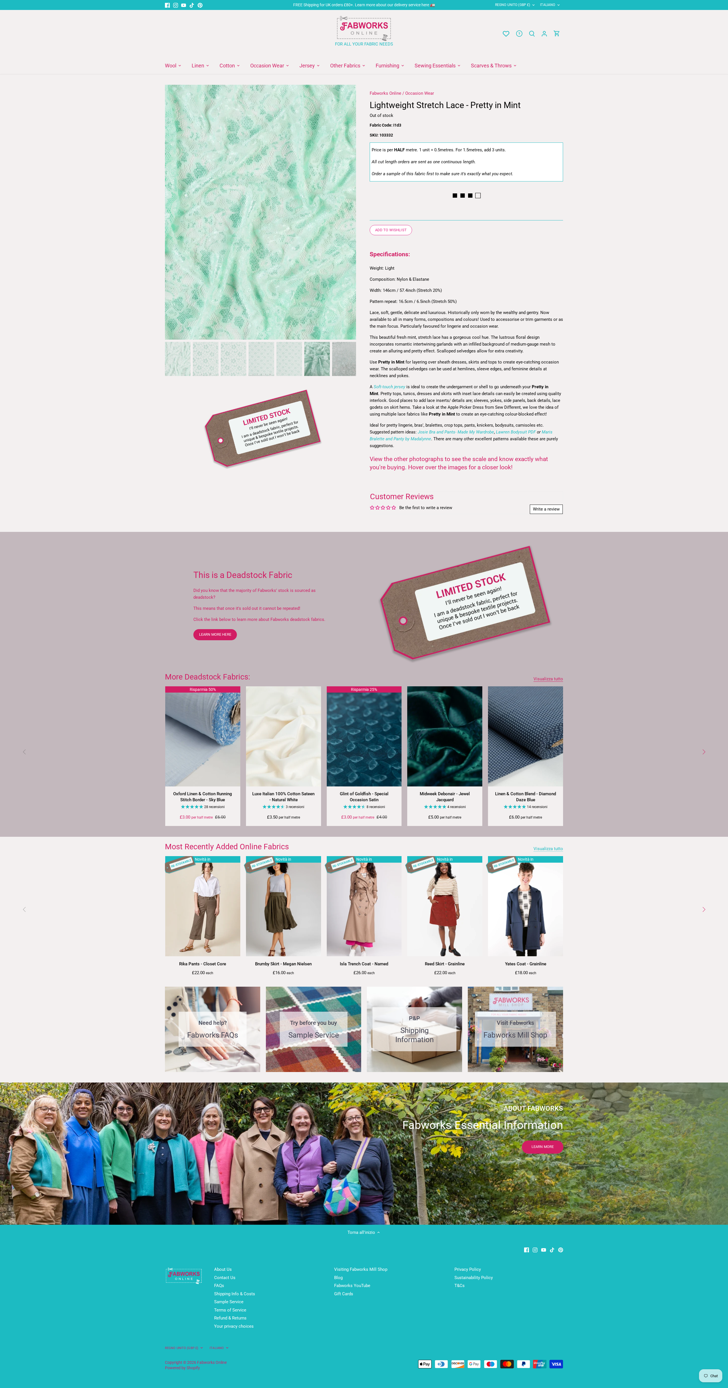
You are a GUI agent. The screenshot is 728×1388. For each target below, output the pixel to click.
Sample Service (228, 1301)
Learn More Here (215, 634)
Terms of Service (230, 1310)
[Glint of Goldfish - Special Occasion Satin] (364, 736)
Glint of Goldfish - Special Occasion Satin (364, 796)
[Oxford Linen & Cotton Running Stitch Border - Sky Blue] (202, 736)
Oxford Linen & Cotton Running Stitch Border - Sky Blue (202, 796)
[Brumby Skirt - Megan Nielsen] (283, 906)
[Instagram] (175, 5)
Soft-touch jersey (389, 386)
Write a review (546, 509)
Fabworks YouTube (352, 1285)
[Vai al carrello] (556, 34)
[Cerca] (532, 34)
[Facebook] (167, 5)
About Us (223, 1269)
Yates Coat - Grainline (525, 963)
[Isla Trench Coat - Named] (364, 906)
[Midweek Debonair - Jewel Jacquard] (444, 736)
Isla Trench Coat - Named (364, 963)
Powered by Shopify (182, 1368)
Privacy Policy (467, 1269)
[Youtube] (183, 5)
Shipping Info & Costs (234, 1293)
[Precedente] (173, 212)
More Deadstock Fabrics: (207, 676)
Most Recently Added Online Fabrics (227, 846)
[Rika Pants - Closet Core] (202, 906)
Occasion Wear (419, 93)
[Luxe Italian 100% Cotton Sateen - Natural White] (283, 736)
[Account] (544, 34)
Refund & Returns (230, 1318)
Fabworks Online (385, 93)
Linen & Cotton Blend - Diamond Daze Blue (525, 796)
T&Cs (459, 1285)
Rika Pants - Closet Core (202, 963)
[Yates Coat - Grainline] (525, 906)
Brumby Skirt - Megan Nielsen (283, 963)
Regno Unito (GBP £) (512, 5)
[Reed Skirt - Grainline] (444, 906)
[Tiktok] (191, 5)
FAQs (219, 1285)
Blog (338, 1277)
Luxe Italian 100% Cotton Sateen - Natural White (283, 796)
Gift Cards (343, 1293)
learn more (542, 1147)
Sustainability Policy (473, 1277)
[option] (260, 212)
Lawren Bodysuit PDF (516, 432)
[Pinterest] (200, 5)
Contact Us (224, 1277)
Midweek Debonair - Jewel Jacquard (445, 796)
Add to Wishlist (391, 230)
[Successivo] (347, 212)
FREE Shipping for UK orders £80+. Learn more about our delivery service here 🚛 (364, 5)
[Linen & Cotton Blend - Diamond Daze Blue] (525, 736)
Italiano (547, 5)
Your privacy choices (234, 1326)
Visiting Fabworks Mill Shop (360, 1269)
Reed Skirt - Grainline (445, 963)
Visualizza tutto (548, 678)
